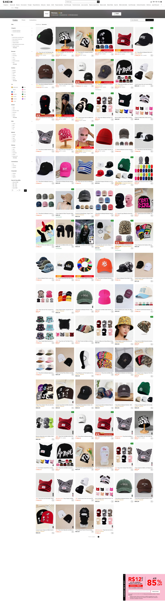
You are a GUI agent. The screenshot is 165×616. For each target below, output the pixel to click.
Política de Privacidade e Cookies (149, 593)
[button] (159, 2)
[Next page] (100, 537)
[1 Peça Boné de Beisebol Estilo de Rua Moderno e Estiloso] (144, 39)
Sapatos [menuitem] (48, 4)
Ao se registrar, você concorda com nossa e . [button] (144, 594)
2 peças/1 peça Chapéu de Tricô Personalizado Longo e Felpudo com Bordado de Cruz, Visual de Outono (144, 372)
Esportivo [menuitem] (116, 4)
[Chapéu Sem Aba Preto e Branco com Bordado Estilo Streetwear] (65, 360)
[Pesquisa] (98, 2)
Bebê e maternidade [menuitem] (123, 4)
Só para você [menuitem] (12, 4)
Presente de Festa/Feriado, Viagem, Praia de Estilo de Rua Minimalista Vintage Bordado (84, 213)
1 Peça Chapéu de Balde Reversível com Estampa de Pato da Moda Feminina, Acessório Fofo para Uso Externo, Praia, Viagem (124, 341)
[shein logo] (7, 1)
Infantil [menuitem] (52, 4)
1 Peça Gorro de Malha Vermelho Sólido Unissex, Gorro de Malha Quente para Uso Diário (104, 149)
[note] (65, 50)
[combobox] (42, 24)
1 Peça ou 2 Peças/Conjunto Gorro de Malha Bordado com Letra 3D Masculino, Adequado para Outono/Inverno (144, 404)
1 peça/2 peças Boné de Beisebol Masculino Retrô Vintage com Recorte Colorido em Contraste (104, 404)
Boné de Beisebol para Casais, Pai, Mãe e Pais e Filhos (124, 309)
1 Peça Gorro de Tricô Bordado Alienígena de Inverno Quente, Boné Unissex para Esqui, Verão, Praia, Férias (45, 52)
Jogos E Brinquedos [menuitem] (155, 4)
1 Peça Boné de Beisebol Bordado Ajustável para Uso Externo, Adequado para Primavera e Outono (65, 181)
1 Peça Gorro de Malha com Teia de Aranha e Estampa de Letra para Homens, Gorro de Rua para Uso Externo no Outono (124, 84)
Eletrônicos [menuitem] (149, 4)
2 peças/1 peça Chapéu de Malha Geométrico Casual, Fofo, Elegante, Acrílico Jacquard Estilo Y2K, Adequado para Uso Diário (45, 529)
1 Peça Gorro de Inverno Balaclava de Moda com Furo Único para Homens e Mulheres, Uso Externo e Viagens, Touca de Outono (104, 529)
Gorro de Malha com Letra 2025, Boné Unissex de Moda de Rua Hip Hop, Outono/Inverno (65, 52)
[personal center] (151, 2)
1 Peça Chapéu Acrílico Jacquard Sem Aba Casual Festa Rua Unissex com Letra (65, 309)
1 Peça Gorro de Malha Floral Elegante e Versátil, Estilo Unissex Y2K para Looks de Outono (104, 372)
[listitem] (55, 15)
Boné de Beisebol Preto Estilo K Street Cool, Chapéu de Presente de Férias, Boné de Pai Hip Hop (124, 278)
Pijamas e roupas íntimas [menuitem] (94, 4)
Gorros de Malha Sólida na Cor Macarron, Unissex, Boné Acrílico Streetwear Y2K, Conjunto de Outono (85, 278)
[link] (154, 2)
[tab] (15, 20)
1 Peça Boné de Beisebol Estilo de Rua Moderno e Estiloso (144, 52)
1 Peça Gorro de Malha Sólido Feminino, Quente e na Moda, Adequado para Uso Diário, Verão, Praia (104, 309)
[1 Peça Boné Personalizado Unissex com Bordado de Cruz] (84, 392)
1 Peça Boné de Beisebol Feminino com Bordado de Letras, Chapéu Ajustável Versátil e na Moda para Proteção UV (45, 84)
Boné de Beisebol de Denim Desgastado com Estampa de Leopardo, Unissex (124, 149)
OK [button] (25, 190)
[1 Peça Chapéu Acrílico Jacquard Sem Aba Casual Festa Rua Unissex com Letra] (65, 296)
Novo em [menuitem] (18, 4)
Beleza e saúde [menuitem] (103, 4)
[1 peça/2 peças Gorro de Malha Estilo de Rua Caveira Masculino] (84, 104)
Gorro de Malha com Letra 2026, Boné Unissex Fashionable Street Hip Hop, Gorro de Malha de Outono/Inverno (144, 436)
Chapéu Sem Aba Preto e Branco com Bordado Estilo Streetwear (65, 372)
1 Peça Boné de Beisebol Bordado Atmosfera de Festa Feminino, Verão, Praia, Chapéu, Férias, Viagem (104, 213)
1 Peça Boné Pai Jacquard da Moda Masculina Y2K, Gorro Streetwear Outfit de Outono (85, 52)
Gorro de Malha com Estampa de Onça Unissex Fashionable (124, 244)
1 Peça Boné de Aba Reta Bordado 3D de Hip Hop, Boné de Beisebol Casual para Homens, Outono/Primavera (144, 149)
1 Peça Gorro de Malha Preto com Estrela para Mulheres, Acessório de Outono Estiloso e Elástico (65, 117)
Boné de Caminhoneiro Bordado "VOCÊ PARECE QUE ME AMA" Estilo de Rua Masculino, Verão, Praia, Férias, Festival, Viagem (144, 309)
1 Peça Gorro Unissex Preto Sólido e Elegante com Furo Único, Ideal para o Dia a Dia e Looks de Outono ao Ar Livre (124, 467)
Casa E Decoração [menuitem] (131, 4)
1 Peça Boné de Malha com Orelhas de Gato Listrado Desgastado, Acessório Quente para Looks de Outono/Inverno (124, 436)
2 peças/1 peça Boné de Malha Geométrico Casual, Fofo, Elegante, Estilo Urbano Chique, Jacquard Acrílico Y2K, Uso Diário (65, 404)
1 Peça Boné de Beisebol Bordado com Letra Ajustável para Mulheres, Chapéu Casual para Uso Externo (104, 278)
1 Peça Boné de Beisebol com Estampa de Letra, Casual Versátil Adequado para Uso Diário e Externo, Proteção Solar (124, 372)
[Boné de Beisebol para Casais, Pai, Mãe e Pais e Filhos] (124, 296)
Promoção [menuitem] (30, 4)
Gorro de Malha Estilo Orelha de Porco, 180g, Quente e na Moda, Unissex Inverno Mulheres (104, 498)
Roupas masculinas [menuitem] (59, 4)
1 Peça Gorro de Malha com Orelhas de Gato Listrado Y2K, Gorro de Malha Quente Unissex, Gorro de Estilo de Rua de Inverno (84, 244)
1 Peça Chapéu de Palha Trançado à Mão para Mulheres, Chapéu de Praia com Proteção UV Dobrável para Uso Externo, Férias (65, 213)
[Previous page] (97, 537)
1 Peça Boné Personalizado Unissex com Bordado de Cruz (84, 404)
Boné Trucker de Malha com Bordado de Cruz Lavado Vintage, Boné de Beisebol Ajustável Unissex (85, 341)
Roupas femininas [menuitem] (36, 4)
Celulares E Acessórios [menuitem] (141, 4)
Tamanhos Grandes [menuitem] (76, 4)
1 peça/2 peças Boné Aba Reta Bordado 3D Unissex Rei (65, 278)
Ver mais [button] (15, 47)
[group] (21, 30)
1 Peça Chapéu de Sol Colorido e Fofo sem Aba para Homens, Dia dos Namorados (144, 244)
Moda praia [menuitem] (43, 4)
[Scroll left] (159, 5)
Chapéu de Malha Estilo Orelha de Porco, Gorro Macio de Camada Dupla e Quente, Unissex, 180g (144, 117)
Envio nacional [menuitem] (23, 4)
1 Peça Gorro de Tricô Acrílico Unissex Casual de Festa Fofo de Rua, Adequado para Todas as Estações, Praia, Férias (45, 498)
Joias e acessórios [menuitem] (84, 4)
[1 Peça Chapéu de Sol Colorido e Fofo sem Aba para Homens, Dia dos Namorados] (144, 231)
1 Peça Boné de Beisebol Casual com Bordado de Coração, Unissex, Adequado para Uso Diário (45, 181)
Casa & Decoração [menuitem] (67, 4)
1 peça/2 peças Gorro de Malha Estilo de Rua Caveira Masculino (85, 117)
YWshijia (54, 13)
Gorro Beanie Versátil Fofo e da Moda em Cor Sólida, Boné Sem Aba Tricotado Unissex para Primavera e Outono (45, 467)
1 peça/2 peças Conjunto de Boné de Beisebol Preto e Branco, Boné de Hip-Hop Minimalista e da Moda (144, 278)
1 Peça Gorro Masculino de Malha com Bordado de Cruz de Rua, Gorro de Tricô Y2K (65, 529)
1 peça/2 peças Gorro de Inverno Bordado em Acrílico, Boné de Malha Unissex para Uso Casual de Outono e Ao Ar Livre (144, 84)
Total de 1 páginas (91, 536)
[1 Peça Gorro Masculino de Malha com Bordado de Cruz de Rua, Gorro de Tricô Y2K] (65, 516)
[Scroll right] (161, 5)
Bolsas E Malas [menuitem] (110, 4)
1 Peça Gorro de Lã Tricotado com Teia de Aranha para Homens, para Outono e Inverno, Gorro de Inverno (65, 149)
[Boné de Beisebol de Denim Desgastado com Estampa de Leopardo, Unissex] (124, 136)
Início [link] (12, 7)
